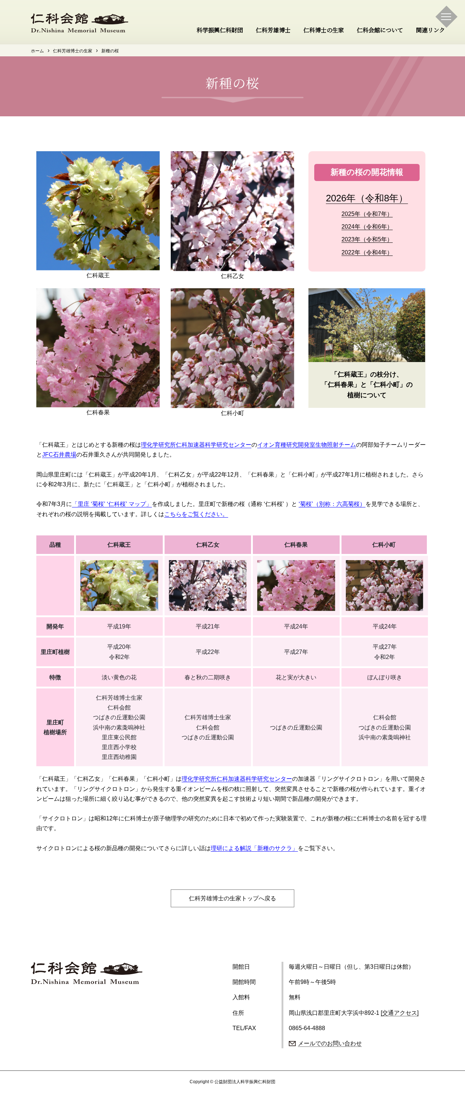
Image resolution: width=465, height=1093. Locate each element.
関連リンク (430, 30)
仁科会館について (380, 30)
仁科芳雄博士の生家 (72, 50)
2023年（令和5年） (367, 239)
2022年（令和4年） (367, 252)
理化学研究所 (158, 445)
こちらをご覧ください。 (196, 514)
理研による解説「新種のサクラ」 (254, 848)
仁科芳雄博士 (273, 30)
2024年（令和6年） (367, 227)
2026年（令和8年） (367, 198)
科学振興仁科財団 (220, 30)
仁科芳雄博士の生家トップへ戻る (232, 898)
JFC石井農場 (59, 454)
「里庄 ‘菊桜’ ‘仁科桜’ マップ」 (112, 504)
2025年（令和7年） (367, 214)
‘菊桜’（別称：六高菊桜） (332, 504)
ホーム (37, 50)
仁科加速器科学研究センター (213, 445)
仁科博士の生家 (323, 30)
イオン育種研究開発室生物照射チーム (306, 445)
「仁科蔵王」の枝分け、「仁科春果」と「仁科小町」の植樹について (367, 385)
